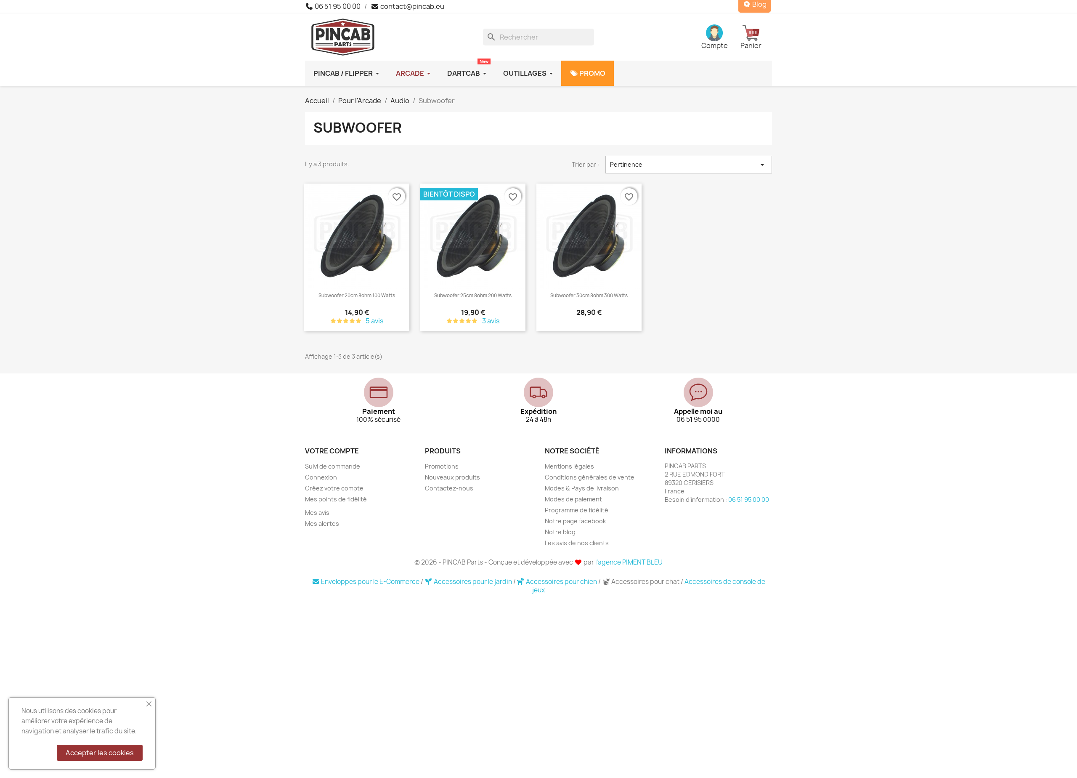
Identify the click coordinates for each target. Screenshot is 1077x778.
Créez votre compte (334, 488)
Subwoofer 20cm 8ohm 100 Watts (356, 295)
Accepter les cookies (100, 752)
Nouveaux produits (452, 477)
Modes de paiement (573, 499)
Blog (759, 4)
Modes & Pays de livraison (582, 488)
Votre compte (332, 451)
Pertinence (688, 165)
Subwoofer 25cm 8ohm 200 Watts (473, 295)
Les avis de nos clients (577, 543)
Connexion (321, 477)
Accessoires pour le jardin (472, 581)
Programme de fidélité (576, 510)
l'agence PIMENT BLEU (629, 562)
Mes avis (317, 513)
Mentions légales (569, 466)
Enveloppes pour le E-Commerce (370, 581)
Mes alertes (322, 524)
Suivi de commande (332, 466)
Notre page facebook (575, 521)
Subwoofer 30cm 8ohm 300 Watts (589, 295)
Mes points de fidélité (336, 499)
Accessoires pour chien (561, 581)
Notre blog (560, 532)
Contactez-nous (449, 488)
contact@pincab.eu (411, 6)
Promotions (442, 466)
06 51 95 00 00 (337, 6)
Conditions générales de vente (589, 477)
